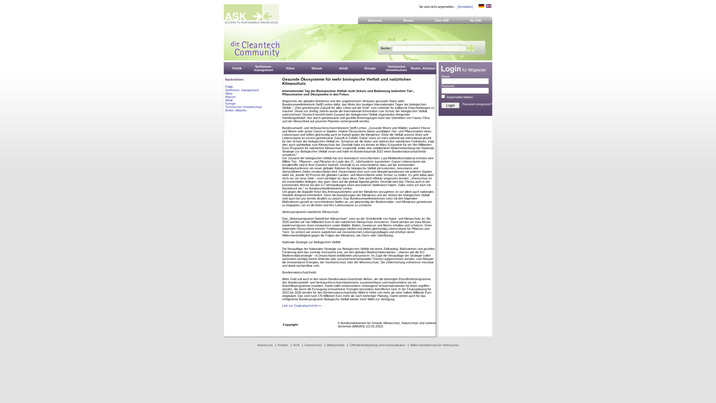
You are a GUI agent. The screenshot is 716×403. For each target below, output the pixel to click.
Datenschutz (313, 345)
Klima (228, 93)
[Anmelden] (465, 6)
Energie (230, 103)
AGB (296, 345)
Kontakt (283, 345)
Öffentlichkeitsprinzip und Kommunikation (377, 345)
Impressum (265, 345)
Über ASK (442, 20)
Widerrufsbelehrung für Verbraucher (434, 345)
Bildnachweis (336, 345)
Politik (229, 86)
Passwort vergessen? (477, 104)
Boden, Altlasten (236, 110)
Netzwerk (375, 20)
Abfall (228, 100)
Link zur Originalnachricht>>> (302, 305)
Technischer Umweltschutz (243, 107)
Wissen (408, 20)
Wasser (230, 97)
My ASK (475, 20)
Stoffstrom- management (242, 90)
